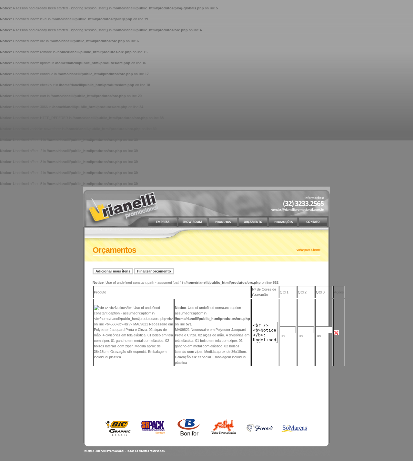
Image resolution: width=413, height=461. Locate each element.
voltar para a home (308, 249)
